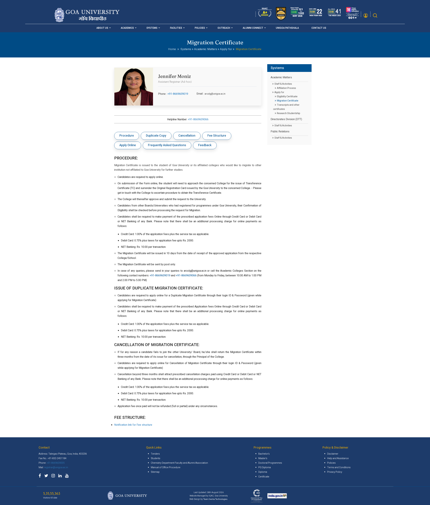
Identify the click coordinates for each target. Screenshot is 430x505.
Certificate (263, 476)
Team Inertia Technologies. (215, 499)
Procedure (126, 135)
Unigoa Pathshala (287, 28)
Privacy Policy (334, 472)
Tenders (155, 454)
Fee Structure (216, 135)
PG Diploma (264, 467)
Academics (127, 28)
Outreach (224, 28)
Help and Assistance (338, 458)
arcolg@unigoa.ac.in (215, 94)
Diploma (262, 472)
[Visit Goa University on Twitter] (47, 476)
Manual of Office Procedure (165, 467)
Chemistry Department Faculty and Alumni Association (179, 463)
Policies (200, 28)
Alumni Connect (253, 28)
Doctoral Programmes (270, 463)
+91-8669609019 (177, 94)
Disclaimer (332, 454)
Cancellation (186, 135)
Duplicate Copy (156, 135)
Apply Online (127, 145)
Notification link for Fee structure (133, 425)
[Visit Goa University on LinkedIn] (60, 476)
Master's (262, 458)
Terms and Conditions (339, 467)
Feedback (204, 145)
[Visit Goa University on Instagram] (54, 476)
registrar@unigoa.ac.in (56, 467)
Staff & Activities (283, 84)
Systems (151, 28)
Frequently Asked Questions (167, 145)
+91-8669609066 (198, 119)
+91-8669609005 (56, 463)
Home (172, 49)
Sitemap (155, 472)
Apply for (279, 92)
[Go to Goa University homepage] (88, 21)
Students (155, 458)
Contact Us (318, 28)
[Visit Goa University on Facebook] (41, 476)
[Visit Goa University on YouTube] (67, 476)
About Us (102, 28)
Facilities (176, 28)
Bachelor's (264, 454)
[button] (365, 15)
